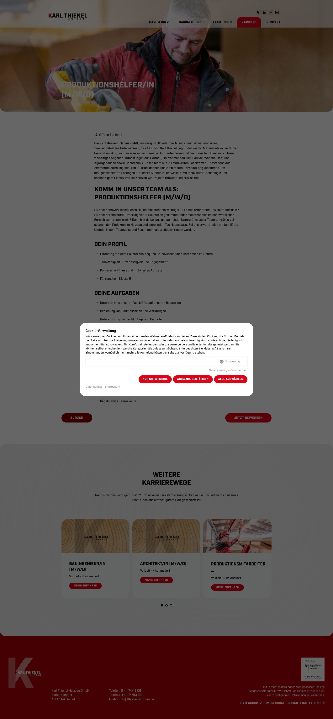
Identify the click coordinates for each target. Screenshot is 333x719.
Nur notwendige (155, 379)
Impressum (112, 387)
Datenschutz (94, 387)
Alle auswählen (230, 379)
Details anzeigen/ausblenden (228, 370)
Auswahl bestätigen (193, 379)
